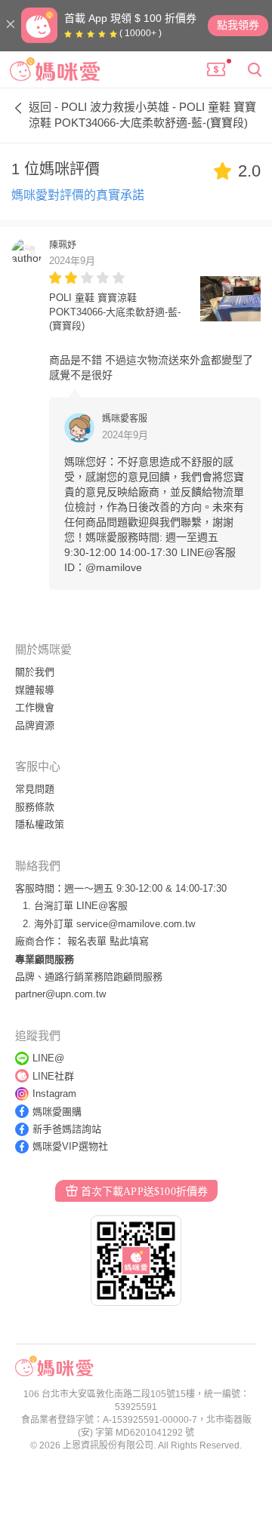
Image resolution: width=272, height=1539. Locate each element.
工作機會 (34, 707)
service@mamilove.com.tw (135, 923)
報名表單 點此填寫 (108, 941)
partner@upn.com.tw (60, 994)
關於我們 (34, 671)
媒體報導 (34, 690)
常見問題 (34, 788)
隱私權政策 (39, 824)
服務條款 (34, 807)
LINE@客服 (102, 905)
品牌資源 (34, 725)
